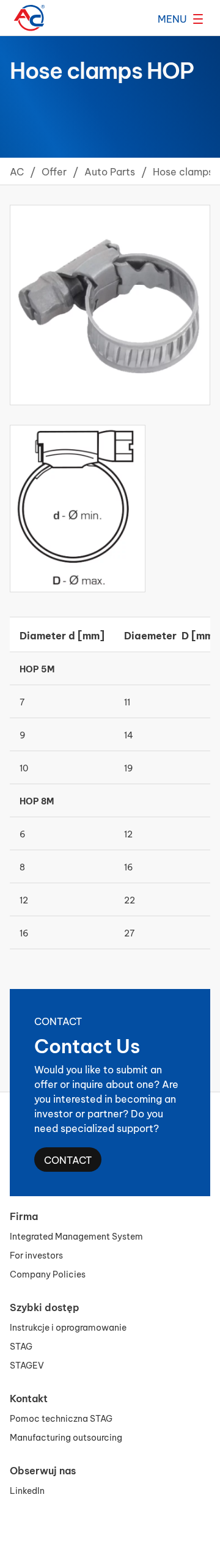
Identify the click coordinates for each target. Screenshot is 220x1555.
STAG (21, 1345)
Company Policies (48, 1273)
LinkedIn (27, 1489)
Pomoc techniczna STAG (61, 1417)
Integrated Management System (76, 1235)
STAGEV (27, 1364)
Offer (54, 171)
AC (17, 171)
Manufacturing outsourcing (66, 1436)
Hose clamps (183, 171)
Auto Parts (109, 171)
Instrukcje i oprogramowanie (68, 1326)
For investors (36, 1254)
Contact (68, 1159)
